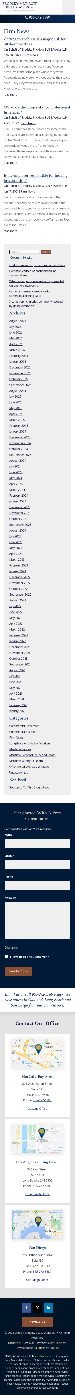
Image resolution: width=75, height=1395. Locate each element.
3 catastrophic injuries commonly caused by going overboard (36, 304)
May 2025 (15, 408)
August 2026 (17, 321)
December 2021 (19, 647)
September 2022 (20, 594)
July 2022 (15, 606)
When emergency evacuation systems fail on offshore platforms (36, 283)
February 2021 (18, 705)
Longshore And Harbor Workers (30, 743)
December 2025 (19, 367)
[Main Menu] (69, 7)
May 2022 (15, 618)
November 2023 (19, 513)
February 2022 (18, 635)
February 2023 (18, 565)
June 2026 (15, 332)
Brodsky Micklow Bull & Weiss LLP (44, 49)
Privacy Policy (45, 1343)
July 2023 (15, 536)
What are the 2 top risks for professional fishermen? (37, 109)
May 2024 (15, 478)
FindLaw (54, 1348)
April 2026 (16, 344)
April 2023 (15, 554)
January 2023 (17, 571)
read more (10, 94)
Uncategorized (18, 772)
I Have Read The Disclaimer (29, 956)
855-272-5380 (39, 17)
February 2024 (18, 495)
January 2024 (17, 501)
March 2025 (17, 420)
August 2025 (17, 391)
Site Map (29, 1343)
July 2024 (15, 466)
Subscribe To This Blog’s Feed (29, 787)
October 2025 (18, 379)
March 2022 (17, 629)
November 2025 (20, 373)
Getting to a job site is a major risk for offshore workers (35, 41)
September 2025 (20, 385)
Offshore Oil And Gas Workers (29, 766)
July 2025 (15, 396)
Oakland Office (37, 1108)
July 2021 (14, 676)
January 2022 (17, 641)
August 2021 (17, 670)
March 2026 (17, 350)
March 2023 (17, 559)
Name (8, 834)
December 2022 (19, 577)
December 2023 (19, 507)
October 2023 (18, 519)
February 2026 (18, 356)
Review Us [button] (37, 1321)
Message (10, 897)
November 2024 (20, 443)
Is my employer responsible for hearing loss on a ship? (36, 178)
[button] (71, 1383)
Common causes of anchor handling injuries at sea (32, 273)
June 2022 (15, 612)
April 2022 (16, 623)
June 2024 (16, 472)
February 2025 (18, 425)
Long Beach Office (37, 1194)
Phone (9, 876)
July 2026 (15, 326)
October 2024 (18, 449)
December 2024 (20, 437)
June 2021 (15, 682)
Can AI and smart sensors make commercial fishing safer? (29, 294)
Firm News (31, 55)
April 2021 (15, 693)
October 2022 (18, 589)
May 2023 (15, 548)
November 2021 (19, 653)
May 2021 (15, 687)
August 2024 (17, 460)
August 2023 (17, 530)
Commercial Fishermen (24, 726)
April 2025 (16, 414)
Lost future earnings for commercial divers (37, 265)
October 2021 (18, 658)
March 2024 (17, 490)
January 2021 (17, 711)
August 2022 (17, 600)
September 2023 (20, 524)
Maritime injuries (20, 749)
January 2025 (17, 431)
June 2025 (15, 402)
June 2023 (15, 542)
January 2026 (17, 361)
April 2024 (16, 484)
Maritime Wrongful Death (26, 761)
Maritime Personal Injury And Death (32, 755)
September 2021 (19, 664)
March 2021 (16, 699)
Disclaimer (12, 947)
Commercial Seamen (22, 732)
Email (9, 855)
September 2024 (20, 455)
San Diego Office (37, 1280)
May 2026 (15, 338)
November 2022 (20, 583)
